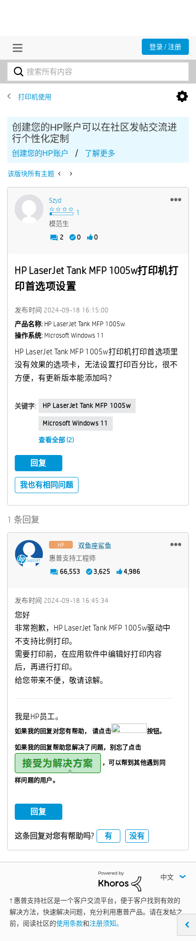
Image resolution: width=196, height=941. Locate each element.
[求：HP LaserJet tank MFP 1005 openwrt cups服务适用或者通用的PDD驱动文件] (70, 173)
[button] (175, 199)
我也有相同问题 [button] (46, 485)
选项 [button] (182, 97)
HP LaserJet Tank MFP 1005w (87, 405)
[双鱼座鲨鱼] (29, 554)
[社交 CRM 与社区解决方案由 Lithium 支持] (119, 880)
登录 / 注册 (165, 46)
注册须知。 (106, 923)
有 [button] (108, 836)
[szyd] (29, 209)
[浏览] (15, 48)
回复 (38, 463)
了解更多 (100, 153)
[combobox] (98, 71)
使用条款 (69, 923)
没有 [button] (137, 836)
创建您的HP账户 (40, 153)
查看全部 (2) (56, 439)
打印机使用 (34, 97)
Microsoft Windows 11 (75, 423)
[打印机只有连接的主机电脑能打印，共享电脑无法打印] (60, 173)
